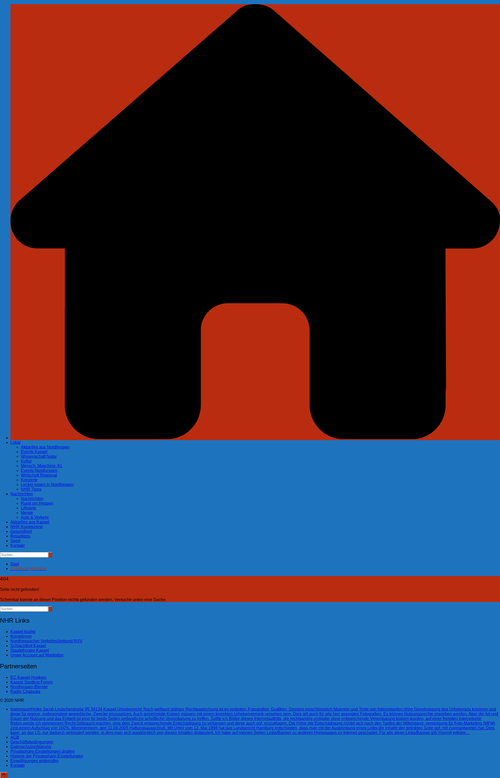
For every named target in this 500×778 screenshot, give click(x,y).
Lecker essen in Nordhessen (47, 484)
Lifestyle (28, 508)
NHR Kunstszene (26, 526)
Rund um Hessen (37, 503)
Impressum (254, 721)
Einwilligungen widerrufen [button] (34, 760)
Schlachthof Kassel (28, 645)
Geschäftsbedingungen (31, 742)
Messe (27, 512)
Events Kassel (34, 452)
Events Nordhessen (39, 470)
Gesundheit (21, 531)
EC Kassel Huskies (28, 677)
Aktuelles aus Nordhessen (45, 447)
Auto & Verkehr (35, 517)
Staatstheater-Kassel (29, 650)
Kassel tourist (22, 631)
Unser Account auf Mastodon (37, 655)
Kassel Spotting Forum (31, 682)
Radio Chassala (25, 691)
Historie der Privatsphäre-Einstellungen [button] (46, 756)
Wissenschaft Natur (39, 456)
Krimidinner (21, 636)
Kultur (26, 461)
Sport (15, 541)
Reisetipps (20, 536)
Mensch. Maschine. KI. (42, 466)
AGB (14, 737)
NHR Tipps (31, 489)
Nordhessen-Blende (29, 687)
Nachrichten (21, 494)
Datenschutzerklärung (30, 746)
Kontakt (17, 545)
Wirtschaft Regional (39, 475)
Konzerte (29, 480)
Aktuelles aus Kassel (29, 522)
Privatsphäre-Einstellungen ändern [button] (42, 751)
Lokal (15, 442)
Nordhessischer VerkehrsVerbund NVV (46, 641)
